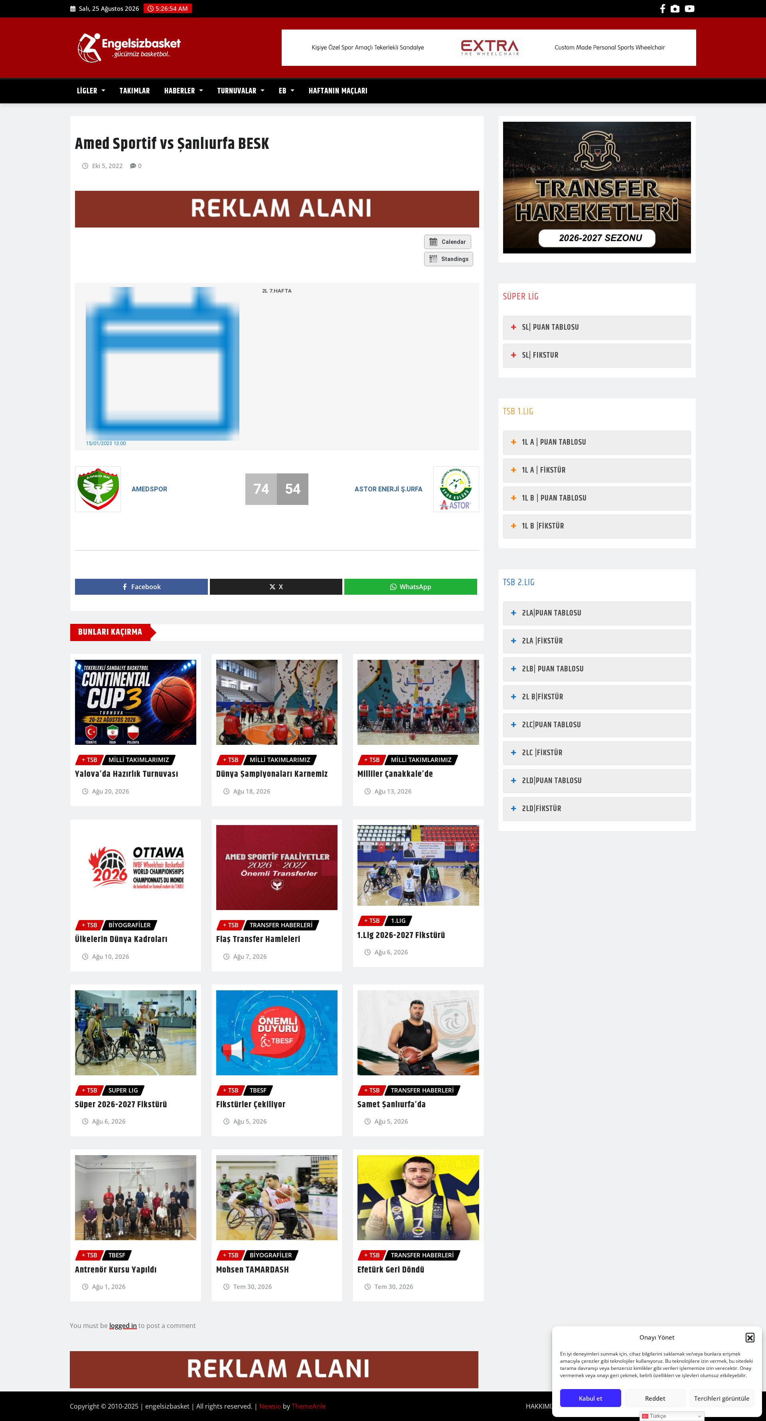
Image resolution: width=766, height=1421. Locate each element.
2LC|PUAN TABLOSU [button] (551, 725)
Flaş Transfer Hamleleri (258, 939)
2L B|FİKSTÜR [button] (542, 697)
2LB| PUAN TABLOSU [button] (553, 669)
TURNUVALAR (238, 91)
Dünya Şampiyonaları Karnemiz (272, 774)
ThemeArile (309, 1406)
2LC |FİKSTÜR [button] (542, 753)
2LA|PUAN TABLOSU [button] (552, 613)
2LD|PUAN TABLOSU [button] (552, 781)
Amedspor (149, 489)
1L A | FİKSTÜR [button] (544, 470)
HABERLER (180, 91)
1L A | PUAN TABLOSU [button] (554, 442)
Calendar (454, 242)
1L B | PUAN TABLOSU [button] (554, 498)
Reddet (655, 1398)
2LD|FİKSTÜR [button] (541, 809)
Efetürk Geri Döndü (390, 1270)
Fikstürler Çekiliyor (251, 1105)
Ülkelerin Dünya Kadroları (121, 939)
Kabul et (590, 1398)
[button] (750, 1337)
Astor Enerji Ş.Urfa (388, 489)
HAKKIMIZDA (545, 1406)
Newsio (270, 1406)
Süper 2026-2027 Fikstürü (121, 1105)
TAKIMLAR (135, 91)
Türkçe (657, 1416)
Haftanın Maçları (338, 91)
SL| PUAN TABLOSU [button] (550, 327)
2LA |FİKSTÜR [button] (542, 641)
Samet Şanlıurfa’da (391, 1105)
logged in (123, 1325)
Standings (455, 259)
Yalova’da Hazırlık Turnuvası (126, 774)
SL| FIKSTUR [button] (540, 355)
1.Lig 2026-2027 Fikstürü (401, 935)
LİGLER (88, 91)
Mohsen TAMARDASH (252, 1270)
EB (283, 91)
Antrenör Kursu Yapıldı (116, 1270)
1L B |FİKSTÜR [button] (543, 526)
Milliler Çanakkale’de (395, 774)
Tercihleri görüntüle (722, 1398)
